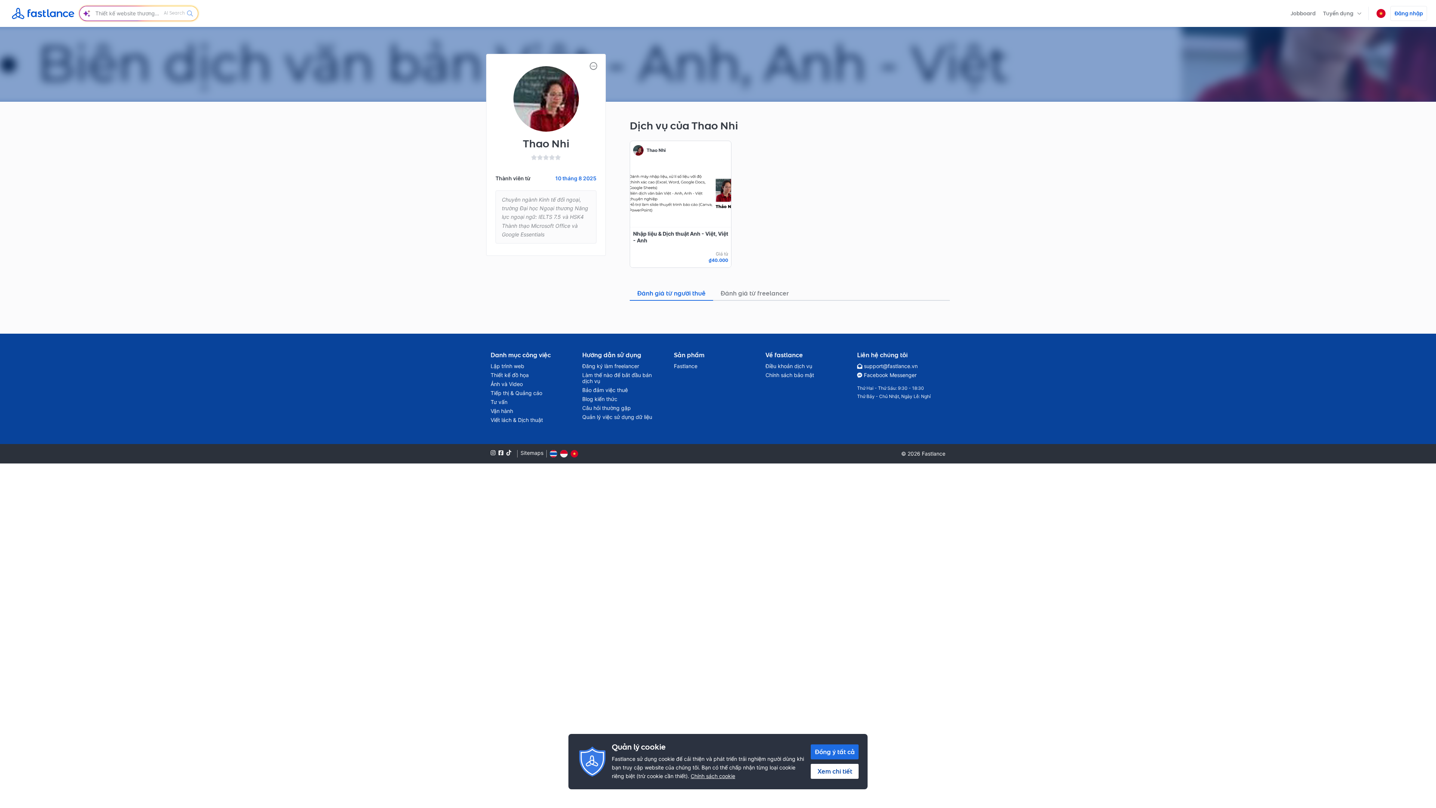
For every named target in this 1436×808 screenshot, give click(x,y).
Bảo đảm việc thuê (605, 390)
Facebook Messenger (890, 375)
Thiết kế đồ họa (510, 375)
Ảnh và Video (507, 384)
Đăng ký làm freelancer (610, 366)
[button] (1342, 13)
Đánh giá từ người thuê (671, 293)
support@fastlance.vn (891, 366)
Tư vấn (499, 402)
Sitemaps (532, 453)
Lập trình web (507, 366)
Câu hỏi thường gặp (606, 408)
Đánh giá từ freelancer (755, 293)
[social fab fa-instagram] (493, 453)
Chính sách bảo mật (789, 375)
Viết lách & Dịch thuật (517, 420)
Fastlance (685, 366)
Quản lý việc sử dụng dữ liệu (617, 417)
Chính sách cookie (713, 776)
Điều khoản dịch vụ (788, 366)
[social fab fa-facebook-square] (500, 453)
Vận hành (502, 411)
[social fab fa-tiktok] (508, 453)
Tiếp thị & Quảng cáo (516, 393)
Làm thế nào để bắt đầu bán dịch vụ (617, 378)
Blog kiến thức (599, 399)
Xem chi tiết (834, 771)
